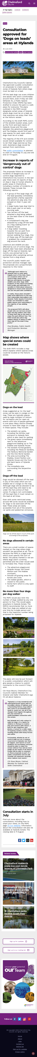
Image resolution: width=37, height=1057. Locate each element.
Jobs (20, 1041)
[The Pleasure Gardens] (18, 628)
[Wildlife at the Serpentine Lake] (18, 648)
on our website (13, 826)
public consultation (15, 151)
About (20, 1039)
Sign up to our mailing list (17, 950)
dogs (20, 52)
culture (17, 10)
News (5, 23)
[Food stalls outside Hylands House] (18, 779)
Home (20, 1036)
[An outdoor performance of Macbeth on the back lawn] (18, 798)
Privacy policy (20, 1052)
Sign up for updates (17, 941)
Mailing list (20, 1046)
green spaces (7, 12)
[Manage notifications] (33, 1053)
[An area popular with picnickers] (18, 667)
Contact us (20, 1044)
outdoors (25, 10)
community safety (11, 52)
